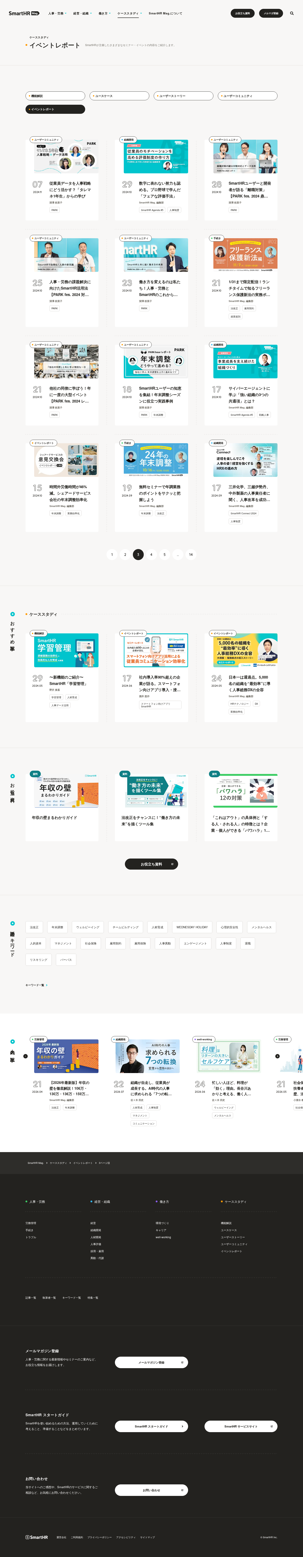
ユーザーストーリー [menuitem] (172, 96)
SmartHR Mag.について (165, 13)
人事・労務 (55, 13)
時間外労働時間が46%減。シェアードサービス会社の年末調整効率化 (70, 493)
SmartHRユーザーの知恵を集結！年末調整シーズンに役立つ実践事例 (160, 394)
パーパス (66, 959)
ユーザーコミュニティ (46, 139)
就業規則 (235, 316)
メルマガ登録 (271, 13)
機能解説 (39, 633)
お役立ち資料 (242, 13)
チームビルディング (126, 927)
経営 (93, 1223)
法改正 (234, 308)
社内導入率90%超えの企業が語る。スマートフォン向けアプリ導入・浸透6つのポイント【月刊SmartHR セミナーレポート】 (160, 683)
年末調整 (158, 414)
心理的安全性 (229, 927)
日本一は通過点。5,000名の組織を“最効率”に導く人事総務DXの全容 (249, 683)
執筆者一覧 (49, 1297)
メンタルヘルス (262, 927)
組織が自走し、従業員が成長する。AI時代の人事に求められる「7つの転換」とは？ (150, 1088)
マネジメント (63, 943)
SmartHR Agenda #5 (152, 210)
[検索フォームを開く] (291, 13)
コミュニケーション (144, 1123)
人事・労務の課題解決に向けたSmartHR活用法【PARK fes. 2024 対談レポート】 (70, 288)
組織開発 (129, 139)
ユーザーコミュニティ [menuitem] (238, 96)
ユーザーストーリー (233, 1237)
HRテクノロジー (239, 703)
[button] (25, 1056)
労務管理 (39, 1039)
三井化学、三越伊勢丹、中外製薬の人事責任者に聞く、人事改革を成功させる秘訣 (249, 493)
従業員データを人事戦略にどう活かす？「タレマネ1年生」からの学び (70, 189)
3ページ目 (104, 1162)
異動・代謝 (97, 1258)
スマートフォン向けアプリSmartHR (155, 705)
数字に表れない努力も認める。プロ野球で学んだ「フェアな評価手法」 (160, 189)
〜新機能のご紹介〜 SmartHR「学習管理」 (68, 680)
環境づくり (162, 1223)
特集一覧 (93, 1297)
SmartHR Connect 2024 (243, 513)
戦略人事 (264, 414)
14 (191, 554)
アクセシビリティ (126, 1537)
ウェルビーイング (87, 927)
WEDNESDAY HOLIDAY (192, 927)
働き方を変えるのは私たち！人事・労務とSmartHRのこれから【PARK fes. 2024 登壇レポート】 (160, 288)
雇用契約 (249, 308)
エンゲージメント (195, 943)
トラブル (31, 1237)
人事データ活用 (60, 705)
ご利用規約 (77, 1537)
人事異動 (165, 943)
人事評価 (96, 1244)
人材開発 (96, 1237)
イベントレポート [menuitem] (42, 109)
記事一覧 (31, 1297)
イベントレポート (44, 443)
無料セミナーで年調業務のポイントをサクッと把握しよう (160, 493)
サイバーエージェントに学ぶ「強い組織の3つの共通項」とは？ (249, 394)
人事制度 (174, 210)
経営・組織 (81, 13)
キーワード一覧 (35, 985)
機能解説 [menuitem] (37, 96)
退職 (248, 943)
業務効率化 (73, 513)
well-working (204, 1039)
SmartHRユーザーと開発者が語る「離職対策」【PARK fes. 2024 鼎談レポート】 (250, 189)
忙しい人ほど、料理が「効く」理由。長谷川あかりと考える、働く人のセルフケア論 (231, 1088)
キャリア (161, 1230)
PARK (54, 210)
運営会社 (61, 1537)
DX (256, 703)
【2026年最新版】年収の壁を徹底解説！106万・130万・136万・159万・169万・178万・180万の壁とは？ (69, 1088)
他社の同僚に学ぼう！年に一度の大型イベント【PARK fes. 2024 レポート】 (70, 394)
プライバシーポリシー (99, 1537)
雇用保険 (140, 943)
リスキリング (38, 959)
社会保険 (90, 943)
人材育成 (72, 697)
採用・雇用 (97, 1251)
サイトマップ (147, 1537)
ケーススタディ (128, 13)
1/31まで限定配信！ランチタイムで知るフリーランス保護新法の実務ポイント (249, 288)
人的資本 (35, 943)
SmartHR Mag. (36, 1162)
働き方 (103, 13)
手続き (217, 238)
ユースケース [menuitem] (104, 96)
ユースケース (229, 1230)
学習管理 (56, 697)
